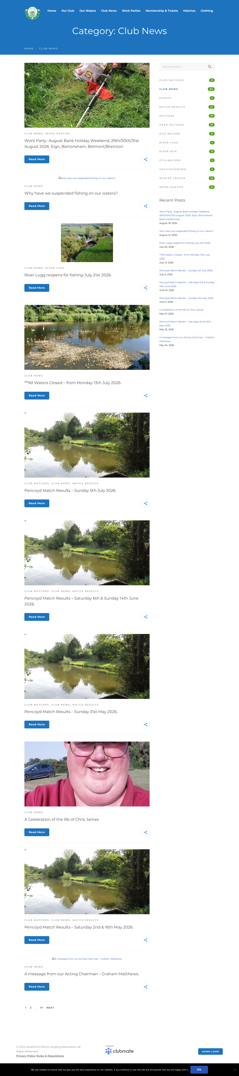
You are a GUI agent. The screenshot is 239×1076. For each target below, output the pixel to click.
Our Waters (186, 133)
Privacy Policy (26, 1056)
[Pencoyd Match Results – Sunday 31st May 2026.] (87, 635)
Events (186, 98)
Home (29, 48)
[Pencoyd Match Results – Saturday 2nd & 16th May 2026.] (87, 851)
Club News (33, 133)
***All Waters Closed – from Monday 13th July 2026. (72, 382)
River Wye (186, 151)
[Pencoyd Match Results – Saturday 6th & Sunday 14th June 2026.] (87, 522)
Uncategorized (186, 169)
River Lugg (55, 267)
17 (41, 1007)
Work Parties (58, 133)
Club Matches (36, 483)
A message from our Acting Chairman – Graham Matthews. (81, 973)
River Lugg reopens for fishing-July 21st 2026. (68, 275)
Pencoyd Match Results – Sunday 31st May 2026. (71, 711)
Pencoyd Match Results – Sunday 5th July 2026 (70, 490)
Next (50, 1007)
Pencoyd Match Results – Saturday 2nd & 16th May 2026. (78, 927)
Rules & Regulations (50, 1056)
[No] (235, 1069)
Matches (186, 115)
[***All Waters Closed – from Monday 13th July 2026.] (87, 306)
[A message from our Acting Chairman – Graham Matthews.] (87, 958)
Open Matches (186, 124)
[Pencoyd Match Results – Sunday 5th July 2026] (87, 414)
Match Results (86, 483)
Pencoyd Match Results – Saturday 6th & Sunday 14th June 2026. (186, 284)
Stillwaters (186, 160)
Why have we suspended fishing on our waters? (71, 193)
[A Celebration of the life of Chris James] (87, 743)
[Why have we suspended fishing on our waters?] (87, 178)
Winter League (186, 178)
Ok (199, 1069)
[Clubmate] (119, 1051)
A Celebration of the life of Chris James (61, 819)
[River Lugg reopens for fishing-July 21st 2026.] (87, 224)
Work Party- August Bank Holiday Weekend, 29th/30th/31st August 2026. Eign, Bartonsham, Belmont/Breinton (186, 215)
